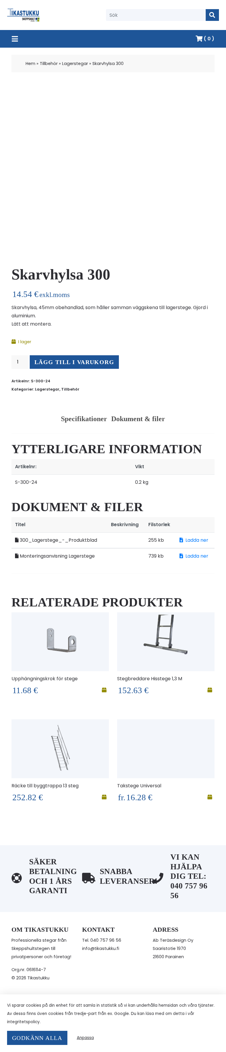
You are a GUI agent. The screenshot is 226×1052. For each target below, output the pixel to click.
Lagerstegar (75, 63)
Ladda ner (196, 540)
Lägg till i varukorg (74, 362)
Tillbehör (49, 63)
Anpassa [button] (85, 1038)
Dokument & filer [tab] (138, 419)
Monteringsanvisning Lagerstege (57, 556)
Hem (30, 63)
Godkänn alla (37, 1038)
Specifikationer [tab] (84, 419)
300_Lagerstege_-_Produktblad (58, 540)
